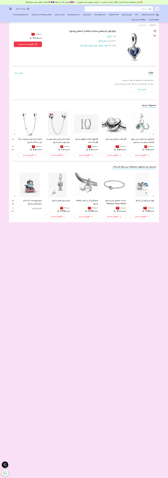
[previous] (153, 134)
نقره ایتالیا (83, 45)
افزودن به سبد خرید (26, 44)
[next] (14, 134)
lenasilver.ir (152, 25)
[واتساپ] (5, 473)
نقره (106, 45)
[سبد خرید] (10, 8)
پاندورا (109, 36)
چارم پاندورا (142, 25)
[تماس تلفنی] (5, 465)
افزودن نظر (19, 73)
